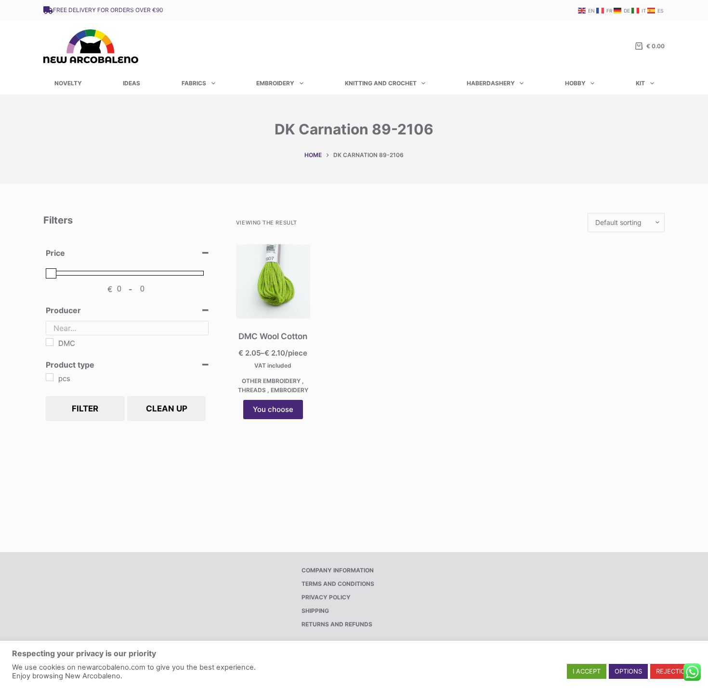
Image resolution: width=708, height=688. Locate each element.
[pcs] (49, 377)
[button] (586, 671)
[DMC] (49, 342)
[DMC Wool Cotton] (273, 281)
